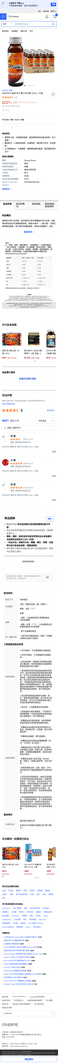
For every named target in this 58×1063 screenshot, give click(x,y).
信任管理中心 (19, 1000)
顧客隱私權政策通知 (35, 1000)
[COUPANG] (10, 1025)
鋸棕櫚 (39, 891)
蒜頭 (44, 894)
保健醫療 (14, 31)
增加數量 (4, 128)
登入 (39, 11)
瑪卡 (31, 31)
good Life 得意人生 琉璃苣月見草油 (17, 957)
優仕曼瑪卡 (37, 927)
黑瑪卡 (21, 912)
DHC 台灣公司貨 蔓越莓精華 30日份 (17, 961)
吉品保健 (17, 920)
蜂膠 (11, 894)
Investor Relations (18, 996)
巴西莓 (10, 891)
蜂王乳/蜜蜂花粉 (22, 894)
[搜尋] (53, 24)
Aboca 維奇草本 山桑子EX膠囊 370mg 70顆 (20, 947)
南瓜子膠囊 (17, 908)
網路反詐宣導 (7, 1007)
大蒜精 (13, 912)
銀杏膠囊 (5, 916)
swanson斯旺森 (8, 927)
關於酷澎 (5, 996)
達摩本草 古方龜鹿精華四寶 (14, 940)
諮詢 (50, 519)
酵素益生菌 (48, 912)
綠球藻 (32, 891)
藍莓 (25, 891)
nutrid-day (42, 920)
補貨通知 (29, 1059)
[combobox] (46, 420)
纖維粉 (38, 912)
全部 (4, 24)
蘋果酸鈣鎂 (6, 923)
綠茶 (3, 898)
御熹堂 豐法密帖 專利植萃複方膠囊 (16, 951)
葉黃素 (47, 891)
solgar (45, 916)
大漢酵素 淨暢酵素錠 (11, 944)
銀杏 (38, 894)
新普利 (38, 916)
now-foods (15, 916)
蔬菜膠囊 (32, 920)
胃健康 (24, 916)
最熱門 (5, 420)
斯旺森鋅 (30, 912)
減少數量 (19, 128)
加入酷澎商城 (39, 1003)
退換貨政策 (6, 1000)
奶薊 (32, 894)
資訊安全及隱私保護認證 (21, 1003)
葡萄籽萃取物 (35, 908)
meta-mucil (6, 908)
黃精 (25, 908)
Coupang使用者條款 (36, 996)
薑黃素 (51, 894)
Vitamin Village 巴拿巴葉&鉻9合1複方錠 (18, 984)
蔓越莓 (18, 891)
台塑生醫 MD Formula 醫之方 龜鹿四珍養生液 (20, 937)
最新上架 (14, 420)
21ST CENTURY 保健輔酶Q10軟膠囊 (17, 981)
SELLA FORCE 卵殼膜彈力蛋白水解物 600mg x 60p (23, 954)
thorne (28, 927)
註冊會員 (46, 11)
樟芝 (25, 920)
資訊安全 (5, 1003)
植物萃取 (24, 31)
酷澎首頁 (5, 31)
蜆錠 (31, 916)
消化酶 (15, 923)
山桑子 (4, 894)
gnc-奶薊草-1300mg (35, 923)
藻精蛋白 (5, 912)
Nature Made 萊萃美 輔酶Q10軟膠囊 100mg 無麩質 (22, 974)
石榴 (3, 891)
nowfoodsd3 (6, 920)
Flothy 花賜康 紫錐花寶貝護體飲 (15, 964)
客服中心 (53, 11)
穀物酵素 (19, 927)
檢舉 (47, 577)
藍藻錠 (23, 923)
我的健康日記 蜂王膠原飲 (13, 977)
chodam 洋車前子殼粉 (12, 967)
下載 (53, 4)
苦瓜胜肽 (46, 908)
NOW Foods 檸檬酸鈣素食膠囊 (15, 971)
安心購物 (49, 1000)
